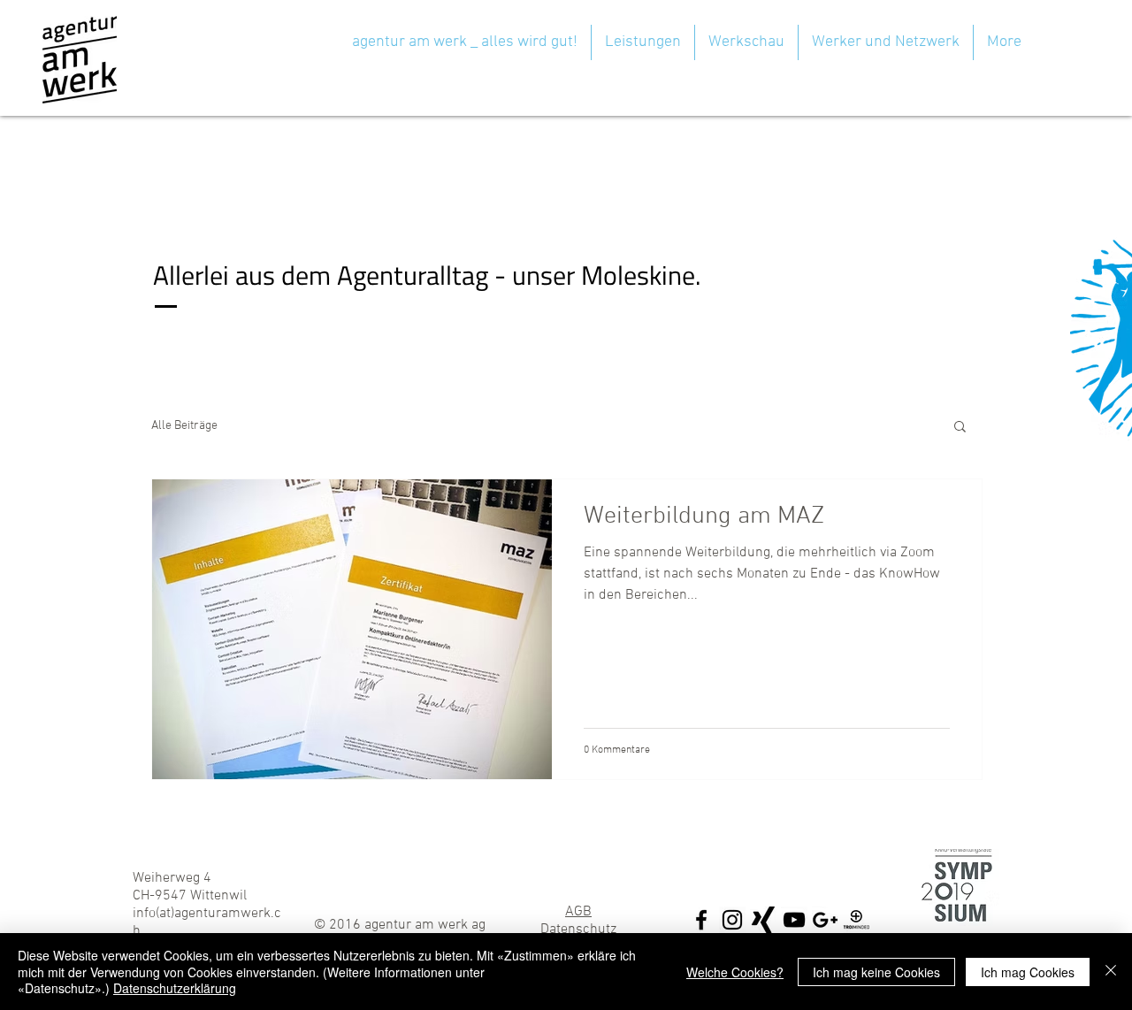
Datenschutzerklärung (174, 988)
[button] (960, 427)
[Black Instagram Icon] (732, 920)
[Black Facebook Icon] (701, 920)
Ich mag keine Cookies (876, 972)
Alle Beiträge (184, 425)
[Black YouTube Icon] (794, 920)
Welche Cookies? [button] (735, 972)
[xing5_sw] (763, 920)
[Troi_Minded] (856, 920)
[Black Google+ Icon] (825, 920)
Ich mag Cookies (1028, 972)
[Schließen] (1110, 971)
